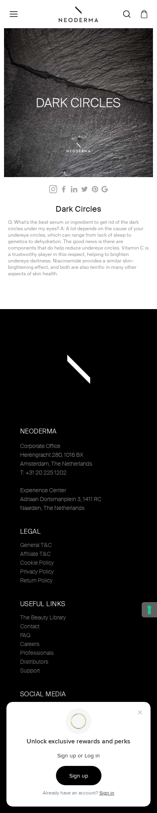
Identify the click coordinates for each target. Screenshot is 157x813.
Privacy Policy (37, 571)
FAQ (25, 635)
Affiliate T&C (35, 553)
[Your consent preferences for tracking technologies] (149, 609)
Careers (29, 644)
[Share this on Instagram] (53, 189)
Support (30, 670)
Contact (29, 626)
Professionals (37, 652)
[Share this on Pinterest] (95, 189)
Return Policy (36, 580)
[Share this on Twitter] (85, 189)
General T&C (36, 545)
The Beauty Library (43, 617)
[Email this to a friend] (104, 189)
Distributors (34, 661)
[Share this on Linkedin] (74, 189)
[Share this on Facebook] (64, 189)
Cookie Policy (37, 562)
